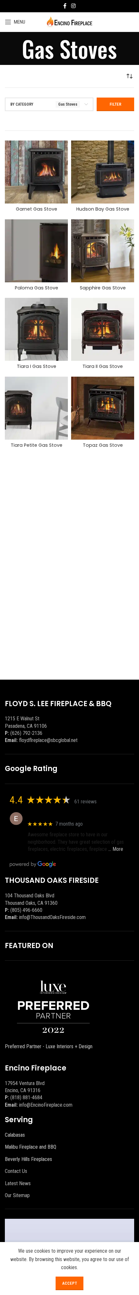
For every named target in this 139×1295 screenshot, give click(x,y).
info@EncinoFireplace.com (45, 1105)
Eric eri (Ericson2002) (51, 815)
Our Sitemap (17, 1195)
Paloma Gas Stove (36, 288)
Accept (69, 1283)
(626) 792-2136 (26, 733)
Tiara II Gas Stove (102, 366)
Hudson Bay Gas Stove (102, 209)
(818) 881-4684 (26, 1097)
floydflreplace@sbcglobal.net (48, 740)
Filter (115, 104)
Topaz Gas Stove (103, 445)
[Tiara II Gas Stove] (102, 329)
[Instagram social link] (73, 6)
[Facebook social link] (65, 6)
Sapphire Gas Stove (103, 288)
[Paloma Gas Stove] (36, 250)
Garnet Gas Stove (36, 209)
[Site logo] (70, 21)
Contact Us (16, 1171)
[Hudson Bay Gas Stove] (102, 172)
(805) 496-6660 (26, 910)
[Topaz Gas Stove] (102, 408)
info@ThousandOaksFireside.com (52, 917)
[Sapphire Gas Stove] (102, 250)
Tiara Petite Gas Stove (36, 445)
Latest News (18, 1183)
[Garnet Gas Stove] (36, 172)
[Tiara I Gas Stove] (36, 329)
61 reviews (85, 802)
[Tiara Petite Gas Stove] (36, 408)
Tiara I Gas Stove (36, 366)
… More (115, 849)
